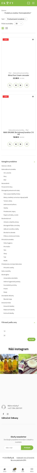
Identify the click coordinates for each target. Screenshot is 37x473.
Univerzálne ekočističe (11, 278)
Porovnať (20, 85)
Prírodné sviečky (9, 267)
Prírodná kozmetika (8, 239)
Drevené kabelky (9, 306)
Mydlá (5, 260)
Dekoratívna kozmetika (20, 73)
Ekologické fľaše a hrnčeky (12, 225)
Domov (4, 10)
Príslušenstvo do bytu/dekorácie (12, 264)
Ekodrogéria (5, 274)
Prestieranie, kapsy (10, 211)
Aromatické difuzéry (8, 295)
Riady (5, 292)
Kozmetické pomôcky (10, 285)
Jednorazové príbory (10, 204)
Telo (5, 250)
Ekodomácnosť (6, 218)
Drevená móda (6, 302)
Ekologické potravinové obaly (11, 190)
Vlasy (5, 253)
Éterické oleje (8, 299)
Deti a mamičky (6, 271)
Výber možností (16, 85)
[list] (6, 28)
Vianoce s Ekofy (6, 165)
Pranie (6, 288)
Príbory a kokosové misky (12, 236)
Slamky (6, 208)
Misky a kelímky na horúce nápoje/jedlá (16, 197)
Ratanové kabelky (9, 309)
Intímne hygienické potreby (12, 281)
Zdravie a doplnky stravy (11, 222)
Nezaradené (5, 183)
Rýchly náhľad (10, 85)
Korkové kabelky (9, 313)
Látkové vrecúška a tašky (11, 229)
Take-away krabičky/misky (12, 194)
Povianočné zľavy (7, 187)
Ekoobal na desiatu (9, 232)
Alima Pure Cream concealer (18, 75)
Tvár (5, 257)
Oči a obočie (7, 172)
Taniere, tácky (8, 201)
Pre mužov (7, 246)
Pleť (10, 73)
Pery (5, 176)
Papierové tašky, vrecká (11, 215)
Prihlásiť (27, 447)
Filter (31, 339)
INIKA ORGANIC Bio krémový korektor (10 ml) (18, 133)
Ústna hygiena (8, 243)
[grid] (3, 28)
